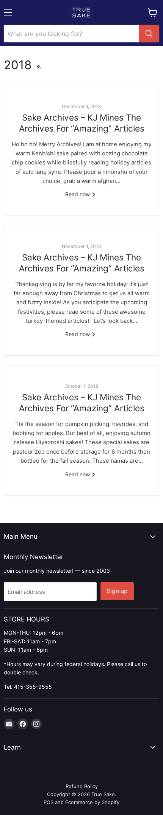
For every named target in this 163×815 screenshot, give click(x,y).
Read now (78, 194)
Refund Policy (82, 786)
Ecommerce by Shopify (92, 802)
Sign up (117, 591)
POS (48, 802)
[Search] (149, 33)
